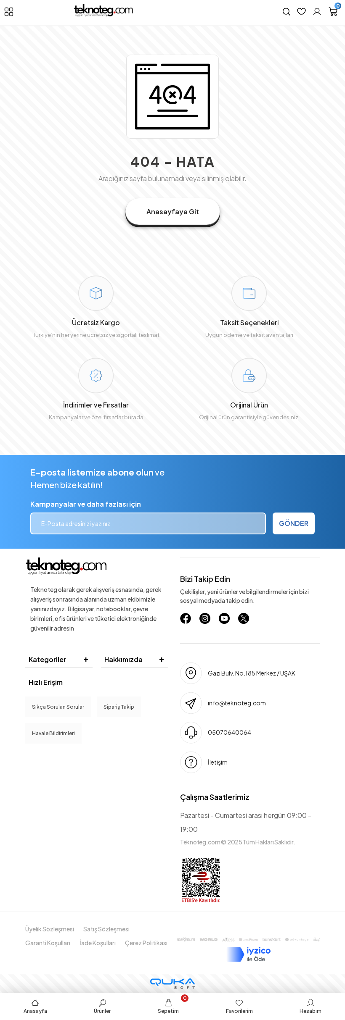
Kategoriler (47, 659)
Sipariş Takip (119, 707)
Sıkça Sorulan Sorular (58, 707)
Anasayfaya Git (172, 211)
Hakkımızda (123, 659)
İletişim (218, 762)
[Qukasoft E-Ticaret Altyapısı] (172, 983)
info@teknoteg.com (237, 703)
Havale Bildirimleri (53, 733)
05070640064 (229, 732)
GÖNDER (293, 523)
